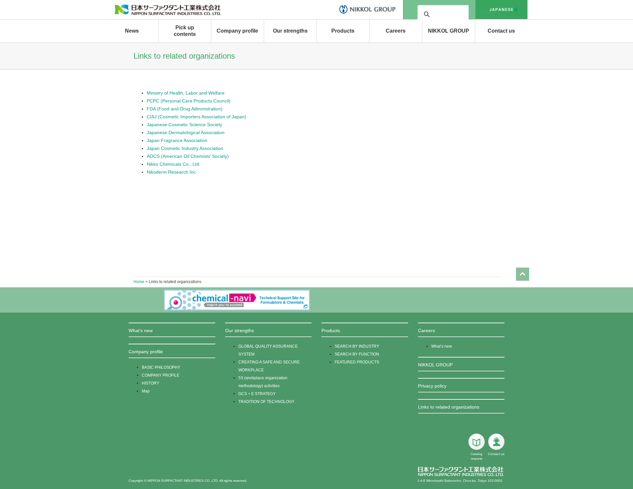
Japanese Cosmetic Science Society (184, 124)
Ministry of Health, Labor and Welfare (186, 93)
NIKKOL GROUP (448, 31)
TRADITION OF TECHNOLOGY (266, 401)
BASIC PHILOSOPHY (161, 367)
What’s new (141, 330)
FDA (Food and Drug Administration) (185, 108)
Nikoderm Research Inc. (172, 172)
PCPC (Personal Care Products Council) (188, 100)
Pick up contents (185, 31)
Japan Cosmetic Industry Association (185, 148)
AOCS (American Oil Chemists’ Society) (188, 156)
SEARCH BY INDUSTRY (357, 346)
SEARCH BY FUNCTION (357, 354)
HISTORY (150, 383)
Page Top (522, 274)
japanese (501, 9)
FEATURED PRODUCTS (357, 362)
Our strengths (290, 31)
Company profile (237, 31)
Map (146, 391)
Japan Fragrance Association (177, 140)
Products (342, 31)
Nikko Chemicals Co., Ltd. (173, 164)
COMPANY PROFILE (160, 375)
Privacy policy (432, 385)
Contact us (501, 31)
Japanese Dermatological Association (186, 132)
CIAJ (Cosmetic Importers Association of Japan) (196, 116)
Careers (396, 31)
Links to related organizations (448, 407)
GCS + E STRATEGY (257, 393)
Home (139, 281)
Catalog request (476, 456)
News (132, 31)
